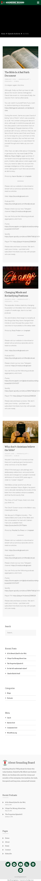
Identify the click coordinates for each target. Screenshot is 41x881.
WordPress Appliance (13, 880)
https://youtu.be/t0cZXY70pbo (16, 525)
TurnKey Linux (30, 880)
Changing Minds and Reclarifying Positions (16, 293)
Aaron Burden (17, 176)
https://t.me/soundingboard (21, 211)
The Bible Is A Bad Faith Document (17, 73)
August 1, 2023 (9, 453)
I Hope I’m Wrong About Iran (16, 658)
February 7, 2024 (10, 79)
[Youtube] (20, 864)
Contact (8, 849)
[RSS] (26, 864)
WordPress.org (12, 733)
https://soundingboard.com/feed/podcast (20, 204)
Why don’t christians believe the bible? (20, 448)
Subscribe (8, 853)
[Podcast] (33, 864)
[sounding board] (12, 2)
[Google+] (20, 870)
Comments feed (12, 728)
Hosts (7, 846)
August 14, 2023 (10, 299)
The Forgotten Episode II (15, 663)
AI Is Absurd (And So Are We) (16, 653)
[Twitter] (7, 864)
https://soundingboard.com (19, 196)
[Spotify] (14, 864)
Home (3, 33)
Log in (9, 718)
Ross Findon (16, 330)
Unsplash (28, 176)
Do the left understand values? (17, 668)
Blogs (9, 693)
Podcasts (8, 81)
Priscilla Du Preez (18, 530)
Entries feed (11, 723)
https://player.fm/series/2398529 (24, 242)
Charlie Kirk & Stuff (13, 673)
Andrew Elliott (23, 79)
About (7, 842)
